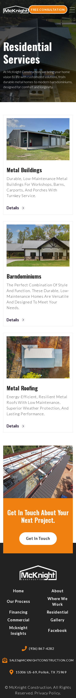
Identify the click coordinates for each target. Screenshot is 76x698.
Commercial (18, 620)
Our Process (18, 601)
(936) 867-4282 (41, 648)
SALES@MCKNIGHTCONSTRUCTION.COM (42, 660)
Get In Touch (38, 538)
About (58, 591)
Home (18, 591)
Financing (18, 612)
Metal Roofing (22, 388)
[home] (15, 9)
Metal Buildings (24, 170)
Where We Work (58, 601)
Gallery (57, 620)
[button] (72, 9)
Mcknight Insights (18, 630)
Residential (57, 612)
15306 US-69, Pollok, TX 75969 (41, 672)
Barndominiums (24, 276)
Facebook (57, 630)
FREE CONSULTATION (48, 9)
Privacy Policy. (47, 693)
